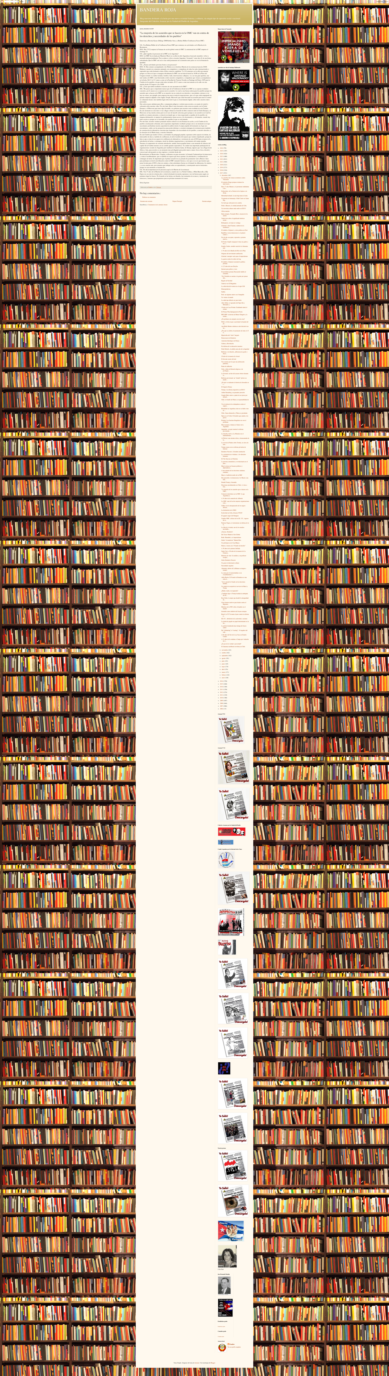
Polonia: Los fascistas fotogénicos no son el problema (233, 421)
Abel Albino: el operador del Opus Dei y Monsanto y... (233, 304)
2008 (221, 703)
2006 (221, 709)
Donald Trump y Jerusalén (228, 482)
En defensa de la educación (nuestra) (231, 346)
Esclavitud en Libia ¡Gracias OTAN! (231, 513)
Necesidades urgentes (227, 566)
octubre (224, 653)
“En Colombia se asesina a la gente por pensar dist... (234, 277)
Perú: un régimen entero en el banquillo (232, 295)
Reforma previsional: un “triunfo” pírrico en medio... (234, 379)
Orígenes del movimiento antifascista (232, 253)
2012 (221, 692)
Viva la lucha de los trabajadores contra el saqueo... (233, 405)
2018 (221, 170)
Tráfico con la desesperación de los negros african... (233, 506)
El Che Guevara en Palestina (229, 459)
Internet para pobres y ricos (229, 269)
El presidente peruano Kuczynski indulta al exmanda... (233, 272)
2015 (221, 684)
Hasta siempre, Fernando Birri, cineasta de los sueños (234, 215)
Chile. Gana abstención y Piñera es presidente (234, 413)
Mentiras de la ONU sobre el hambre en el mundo (233, 608)
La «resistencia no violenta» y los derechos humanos (233, 455)
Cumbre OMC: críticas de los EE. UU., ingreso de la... (234, 519)
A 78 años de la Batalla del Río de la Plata (233, 251)
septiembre (225, 655)
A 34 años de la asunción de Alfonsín (232, 498)
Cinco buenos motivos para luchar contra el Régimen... (233, 603)
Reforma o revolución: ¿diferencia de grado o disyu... (234, 352)
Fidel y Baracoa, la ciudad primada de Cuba (233, 206)
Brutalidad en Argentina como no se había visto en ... (235, 409)
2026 (221, 148)
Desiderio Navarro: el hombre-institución (233, 452)
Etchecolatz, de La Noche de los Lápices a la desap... (234, 192)
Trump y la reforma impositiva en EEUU (233, 390)
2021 (221, 162)
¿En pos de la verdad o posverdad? (231, 644)
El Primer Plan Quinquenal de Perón (231, 312)
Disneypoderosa (225, 289)
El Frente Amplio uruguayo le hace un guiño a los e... (234, 242)
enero (223, 678)
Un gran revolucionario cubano (230, 563)
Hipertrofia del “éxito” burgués (230, 335)
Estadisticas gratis (221, 1326)
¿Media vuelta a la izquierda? (229, 591)
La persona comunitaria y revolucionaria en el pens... (234, 462)
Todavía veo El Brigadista (228, 283)
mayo (223, 667)
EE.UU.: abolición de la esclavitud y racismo (234, 619)
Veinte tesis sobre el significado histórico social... (233, 219)
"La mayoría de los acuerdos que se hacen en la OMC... (234, 490)
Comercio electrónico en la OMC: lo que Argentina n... (233, 495)
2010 (221, 698)
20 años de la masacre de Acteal (230, 356)
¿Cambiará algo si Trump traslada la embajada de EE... (234, 594)
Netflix (223, 292)
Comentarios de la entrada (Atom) (157, 205)
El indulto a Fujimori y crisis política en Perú (234, 230)
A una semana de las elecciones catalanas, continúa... (233, 471)
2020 (221, 165)
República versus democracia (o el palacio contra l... (233, 234)
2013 (221, 689)
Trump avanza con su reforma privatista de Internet (233, 448)
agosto (224, 658)
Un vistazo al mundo (227, 297)
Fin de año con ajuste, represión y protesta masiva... (233, 238)
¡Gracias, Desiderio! (227, 532)
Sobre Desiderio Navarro (228, 560)
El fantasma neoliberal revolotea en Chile (233, 646)
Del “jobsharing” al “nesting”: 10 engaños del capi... (234, 631)
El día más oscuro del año (228, 359)
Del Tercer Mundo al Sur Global (230, 534)
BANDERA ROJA (158, 9)
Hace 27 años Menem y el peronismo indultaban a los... (235, 187)
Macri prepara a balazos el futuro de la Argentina (232, 425)
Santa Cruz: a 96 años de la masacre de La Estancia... (233, 552)
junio (223, 664)
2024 (221, 154)
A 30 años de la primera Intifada (230, 548)
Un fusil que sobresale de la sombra (231, 203)
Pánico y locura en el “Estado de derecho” (233, 546)
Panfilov (232, 1344)
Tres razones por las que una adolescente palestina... (232, 362)
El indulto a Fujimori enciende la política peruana (233, 262)
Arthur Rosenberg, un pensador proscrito (233, 392)
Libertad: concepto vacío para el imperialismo (234, 256)
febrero (224, 675)
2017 (221, 173)
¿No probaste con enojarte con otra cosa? (233, 319)
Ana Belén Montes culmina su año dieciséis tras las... (234, 327)
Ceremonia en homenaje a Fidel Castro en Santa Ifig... (235, 199)
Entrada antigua (206, 201)
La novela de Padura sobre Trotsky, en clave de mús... (234, 443)
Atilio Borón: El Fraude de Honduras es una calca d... (234, 578)
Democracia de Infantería (228, 338)
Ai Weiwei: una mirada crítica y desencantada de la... (235, 439)
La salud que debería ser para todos (231, 300)
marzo (224, 672)
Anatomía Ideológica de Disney (230, 341)
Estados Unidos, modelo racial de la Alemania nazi (234, 247)
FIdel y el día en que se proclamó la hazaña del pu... (234, 322)
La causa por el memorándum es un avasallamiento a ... (231, 574)
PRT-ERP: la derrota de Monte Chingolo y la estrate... (234, 315)
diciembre (225, 175)
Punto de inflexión (226, 366)
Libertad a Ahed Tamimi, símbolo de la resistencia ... (232, 226)
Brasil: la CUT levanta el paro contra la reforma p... (235, 615)
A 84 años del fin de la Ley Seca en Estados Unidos (233, 635)
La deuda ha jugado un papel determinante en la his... (235, 622)
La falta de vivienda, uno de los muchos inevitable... (232, 528)
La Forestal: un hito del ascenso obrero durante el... (234, 374)
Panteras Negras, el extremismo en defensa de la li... (235, 524)
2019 (221, 167)
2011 (221, 695)
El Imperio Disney (226, 387)
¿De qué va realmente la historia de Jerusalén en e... (235, 383)
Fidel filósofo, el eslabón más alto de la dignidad (235, 349)
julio (223, 661)
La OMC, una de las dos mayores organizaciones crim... (235, 502)
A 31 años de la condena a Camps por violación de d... (235, 640)
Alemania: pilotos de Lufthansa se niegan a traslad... (233, 569)
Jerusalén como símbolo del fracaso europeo (234, 611)
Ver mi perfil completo (234, 1347)
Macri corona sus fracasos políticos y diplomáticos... (231, 467)
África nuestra (225, 211)
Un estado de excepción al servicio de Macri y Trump (234, 587)
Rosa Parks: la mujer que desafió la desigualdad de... (234, 599)
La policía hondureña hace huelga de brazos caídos (233, 627)
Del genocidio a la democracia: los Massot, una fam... (234, 478)
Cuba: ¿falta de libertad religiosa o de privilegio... (232, 370)
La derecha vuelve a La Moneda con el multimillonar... (232, 434)
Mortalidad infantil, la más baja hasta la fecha (234, 196)
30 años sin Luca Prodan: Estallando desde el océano (234, 308)
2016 (221, 681)
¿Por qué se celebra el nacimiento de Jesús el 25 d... (235, 331)
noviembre (225, 650)
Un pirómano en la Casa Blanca (230, 543)
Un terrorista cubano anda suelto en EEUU (233, 208)
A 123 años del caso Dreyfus (229, 266)
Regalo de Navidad (226, 281)
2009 (221, 700)
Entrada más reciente (146, 201)
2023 (221, 156)
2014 (221, 687)
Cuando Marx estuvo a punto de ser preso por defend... (234, 396)
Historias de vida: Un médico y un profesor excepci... (233, 556)
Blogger (213, 1363)
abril (223, 669)
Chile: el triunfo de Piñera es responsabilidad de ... (235, 400)
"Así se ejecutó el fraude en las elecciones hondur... (233, 583)
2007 (221, 706)
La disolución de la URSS (228, 510)
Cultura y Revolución (227, 343)
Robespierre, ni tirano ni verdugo (230, 223)
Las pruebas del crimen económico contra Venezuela (233, 178)
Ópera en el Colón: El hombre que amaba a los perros (234, 417)
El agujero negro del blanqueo (230, 516)
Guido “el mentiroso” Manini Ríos (231, 540)
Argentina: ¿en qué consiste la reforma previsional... (232, 430)
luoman (197, 1363)
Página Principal (177, 201)
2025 (221, 151)
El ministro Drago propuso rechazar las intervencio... (232, 183)
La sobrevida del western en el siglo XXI (233, 286)
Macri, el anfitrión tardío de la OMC (231, 475)
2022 (221, 159)
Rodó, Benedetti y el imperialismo (231, 537)
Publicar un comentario (149, 197)
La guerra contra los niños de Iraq (231, 259)
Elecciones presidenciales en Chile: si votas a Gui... (234, 486)
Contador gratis (221, 1336)
